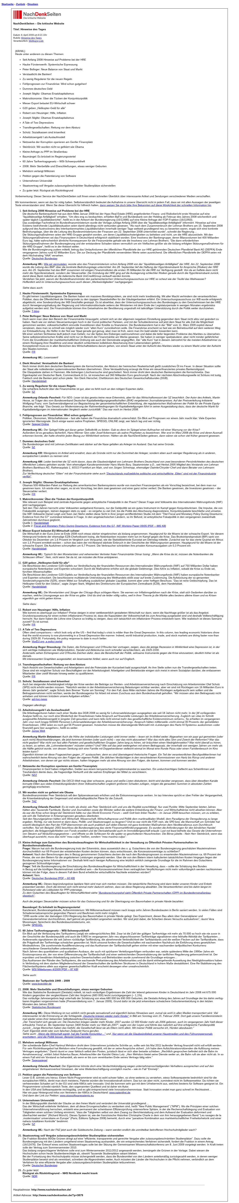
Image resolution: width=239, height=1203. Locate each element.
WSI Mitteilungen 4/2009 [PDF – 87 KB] (55, 969)
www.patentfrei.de (119, 1092)
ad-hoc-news (39, 699)
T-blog (35, 311)
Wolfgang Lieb (36, 41)
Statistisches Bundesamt (46, 1007)
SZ (33, 391)
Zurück (20, 4)
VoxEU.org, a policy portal (47, 641)
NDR (34, 1176)
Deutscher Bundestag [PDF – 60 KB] (53, 878)
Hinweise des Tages (31, 38)
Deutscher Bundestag (44, 258)
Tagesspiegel (39, 1060)
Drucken (32, 4)
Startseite (7, 4)
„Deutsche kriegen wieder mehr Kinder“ (106, 1015)
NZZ (34, 774)
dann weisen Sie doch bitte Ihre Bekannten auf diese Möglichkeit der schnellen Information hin (155, 205)
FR (33, 351)
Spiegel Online (40, 424)
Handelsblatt (39, 381)
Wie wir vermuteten (55, 264)
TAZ (34, 801)
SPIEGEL (37, 924)
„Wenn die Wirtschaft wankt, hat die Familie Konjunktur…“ (71, 1033)
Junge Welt (38, 730)
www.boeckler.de (42, 983)
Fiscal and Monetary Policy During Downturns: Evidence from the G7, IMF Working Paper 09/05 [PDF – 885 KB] (100, 525)
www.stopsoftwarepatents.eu (77, 1095)
